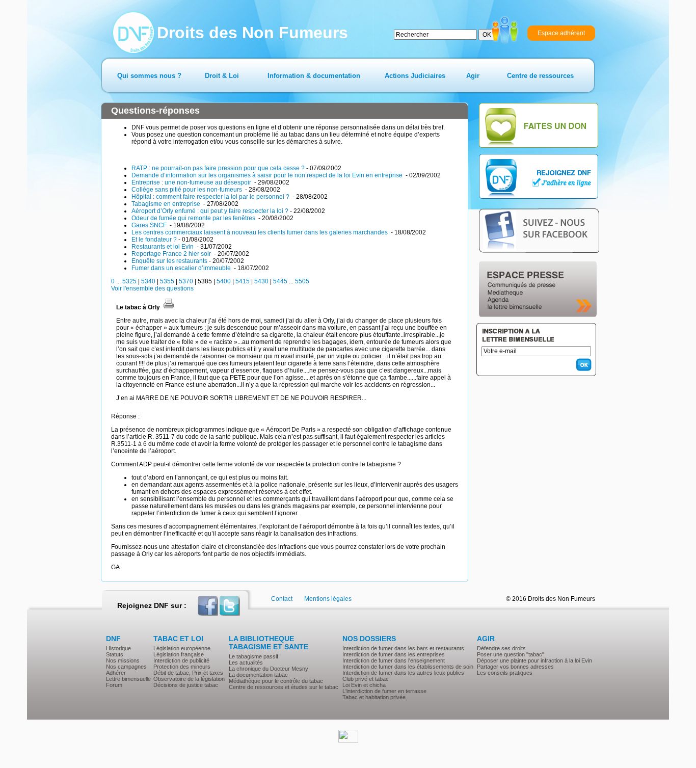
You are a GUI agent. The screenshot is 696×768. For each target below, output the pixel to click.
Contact (281, 598)
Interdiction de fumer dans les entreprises (393, 654)
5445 (280, 281)
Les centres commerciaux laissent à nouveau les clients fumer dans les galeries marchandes (260, 232)
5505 (302, 281)
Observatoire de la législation (189, 679)
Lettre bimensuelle (128, 679)
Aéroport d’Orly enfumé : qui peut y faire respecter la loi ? (209, 211)
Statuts (114, 654)
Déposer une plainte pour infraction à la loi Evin (534, 660)
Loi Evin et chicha (364, 685)
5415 (242, 281)
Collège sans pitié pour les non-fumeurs (187, 189)
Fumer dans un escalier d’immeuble (181, 268)
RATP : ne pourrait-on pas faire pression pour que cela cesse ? (218, 168)
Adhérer (116, 673)
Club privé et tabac (365, 679)
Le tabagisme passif (253, 656)
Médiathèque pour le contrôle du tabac (276, 681)
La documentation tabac (258, 675)
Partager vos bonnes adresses (515, 667)
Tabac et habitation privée (374, 697)
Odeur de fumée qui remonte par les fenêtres (194, 218)
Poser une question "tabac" (510, 654)
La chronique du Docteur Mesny (268, 669)
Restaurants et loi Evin (163, 246)
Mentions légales (328, 598)
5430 (261, 281)
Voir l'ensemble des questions (152, 288)
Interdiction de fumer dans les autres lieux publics (403, 673)
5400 (224, 281)
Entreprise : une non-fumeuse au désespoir (192, 182)
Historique (118, 648)
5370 (186, 281)
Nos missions (123, 660)
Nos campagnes (126, 667)
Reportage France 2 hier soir (171, 253)
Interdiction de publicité (181, 660)
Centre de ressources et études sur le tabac (283, 687)
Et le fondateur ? (154, 239)
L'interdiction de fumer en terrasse (384, 691)
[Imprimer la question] (168, 307)
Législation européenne (181, 648)
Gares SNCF (149, 225)
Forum (114, 685)
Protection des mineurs (181, 667)
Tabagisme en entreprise (166, 203)
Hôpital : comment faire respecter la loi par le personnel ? (211, 196)
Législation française (178, 654)
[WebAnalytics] (348, 740)
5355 (167, 281)
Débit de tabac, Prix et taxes (188, 673)
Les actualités (246, 662)
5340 (148, 281)
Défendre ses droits (501, 648)
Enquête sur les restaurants (169, 260)
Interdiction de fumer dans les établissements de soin (407, 667)
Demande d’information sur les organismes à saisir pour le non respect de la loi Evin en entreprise (267, 175)
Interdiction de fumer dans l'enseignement (393, 660)
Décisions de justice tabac (185, 685)
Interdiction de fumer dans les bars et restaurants (403, 648)
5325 (129, 281)
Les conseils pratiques (504, 673)
